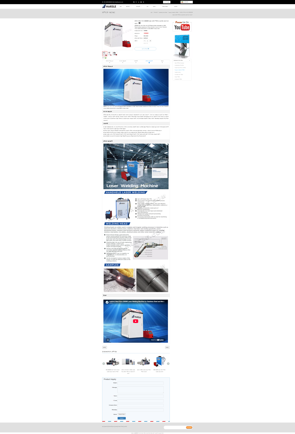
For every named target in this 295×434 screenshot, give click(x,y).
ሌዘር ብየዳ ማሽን (111, 106)
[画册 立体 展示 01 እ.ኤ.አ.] (182, 45)
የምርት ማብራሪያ (109, 61)
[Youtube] (141, 2)
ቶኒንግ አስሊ (167, 2)
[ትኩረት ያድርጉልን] (182, 26)
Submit (121, 418)
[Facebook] (134, 2)
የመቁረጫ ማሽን (178, 79)
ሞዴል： (136, 36)
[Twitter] (139, 2)
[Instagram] (143, 2)
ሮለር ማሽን (177, 76)
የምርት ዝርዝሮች (149, 61)
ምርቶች (110, 426)
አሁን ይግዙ (144, 48)
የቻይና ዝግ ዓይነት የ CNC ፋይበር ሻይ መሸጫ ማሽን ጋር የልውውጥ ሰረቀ (128, 371)
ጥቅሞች (136, 61)
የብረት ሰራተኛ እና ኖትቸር (180, 67)
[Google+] (136, 2)
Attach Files (122, 414)
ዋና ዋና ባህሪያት (122, 61)
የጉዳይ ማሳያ (120, 426)
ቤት (103, 426)
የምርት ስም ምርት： (139, 38)
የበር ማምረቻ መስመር (179, 63)
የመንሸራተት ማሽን (179, 74)
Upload (115, 414)
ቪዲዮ (162, 61)
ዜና (113, 426)
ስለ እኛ (106, 426)
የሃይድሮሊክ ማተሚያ (179, 65)
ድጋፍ (116, 426)
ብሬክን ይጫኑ (178, 72)
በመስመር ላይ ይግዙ (178, 60)
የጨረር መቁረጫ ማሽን (180, 70)
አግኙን (125, 426)
